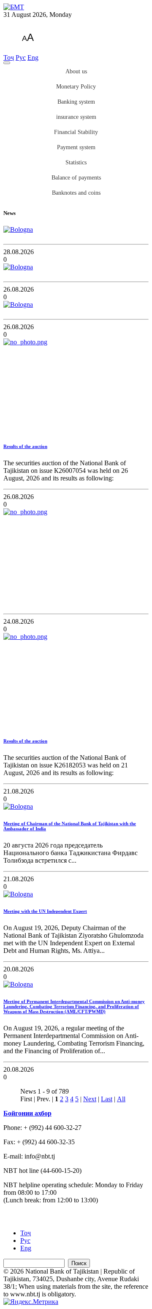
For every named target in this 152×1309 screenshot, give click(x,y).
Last (106, 1098)
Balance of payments (76, 177)
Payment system (76, 147)
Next (89, 1098)
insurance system (76, 117)
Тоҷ (8, 57)
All (121, 1098)
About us (76, 71)
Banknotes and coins (76, 193)
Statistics (76, 162)
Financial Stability (76, 132)
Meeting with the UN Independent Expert (45, 911)
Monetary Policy (76, 86)
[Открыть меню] (6, 63)
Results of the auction (25, 446)
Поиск (79, 1263)
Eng (32, 57)
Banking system (76, 102)
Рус (21, 57)
